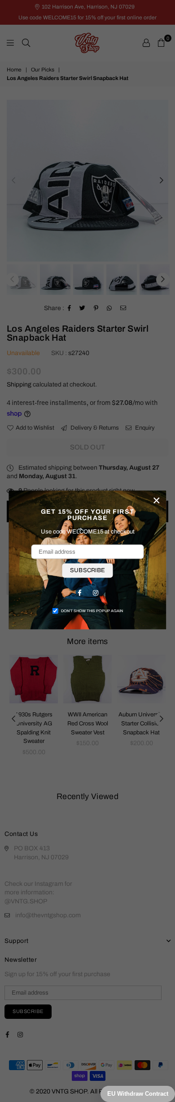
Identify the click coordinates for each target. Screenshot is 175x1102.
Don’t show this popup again (92, 610)
